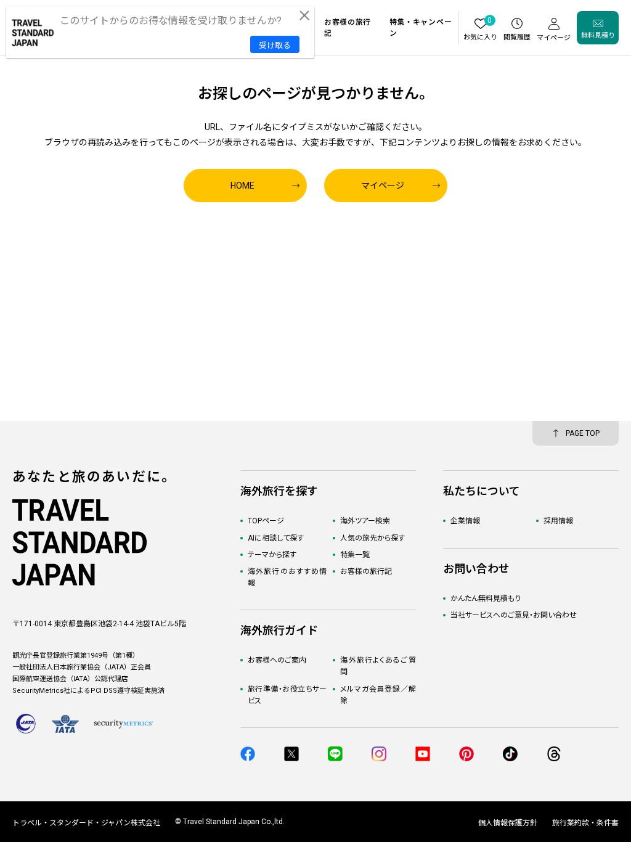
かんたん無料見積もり (485, 598)
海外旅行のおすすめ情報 (287, 577)
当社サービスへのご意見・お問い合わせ (513, 615)
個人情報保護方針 (507, 823)
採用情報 (558, 521)
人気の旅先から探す (372, 538)
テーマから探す (272, 554)
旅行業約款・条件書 (585, 823)
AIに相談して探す (276, 538)
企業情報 (465, 521)
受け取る (275, 45)
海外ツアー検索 (365, 521)
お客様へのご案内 (277, 660)
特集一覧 (355, 554)
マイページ (382, 185)
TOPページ (266, 521)
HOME (242, 185)
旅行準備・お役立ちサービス (287, 695)
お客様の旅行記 (366, 571)
